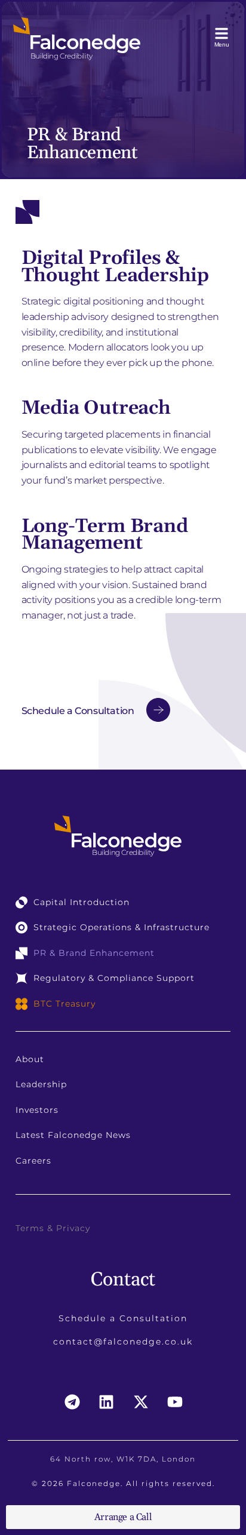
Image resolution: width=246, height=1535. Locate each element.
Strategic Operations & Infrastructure (121, 927)
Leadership (41, 1084)
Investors (37, 1110)
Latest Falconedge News (73, 1135)
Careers (33, 1160)
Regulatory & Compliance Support (114, 978)
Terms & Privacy (53, 1228)
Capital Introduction (81, 902)
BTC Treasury (64, 1003)
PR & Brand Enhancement (94, 953)
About (30, 1059)
